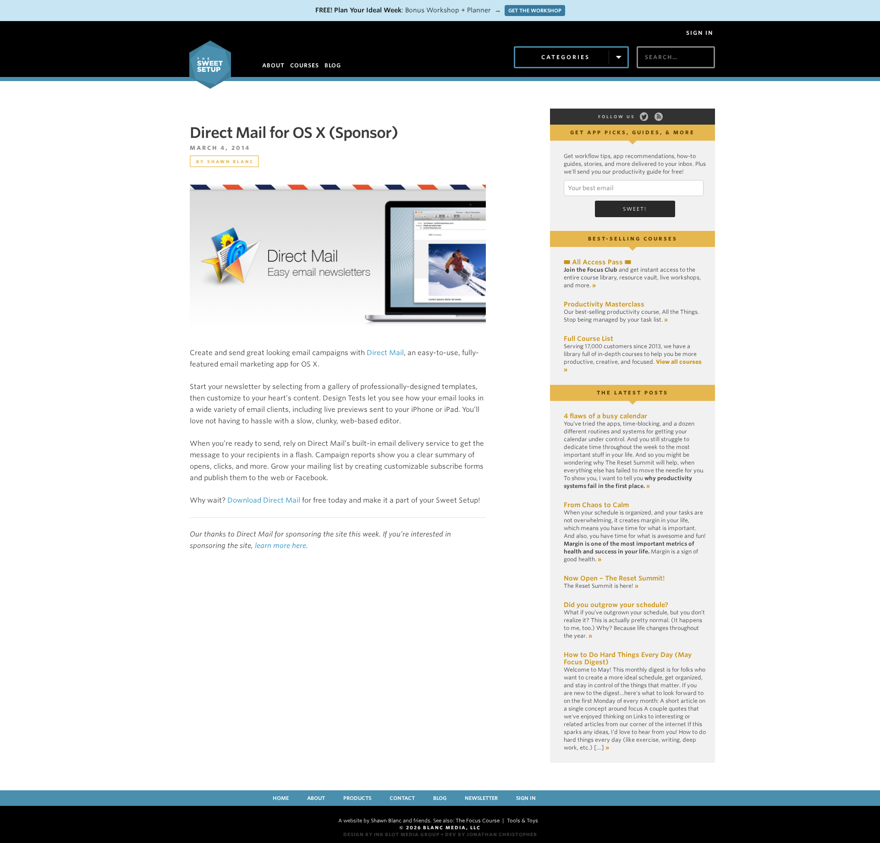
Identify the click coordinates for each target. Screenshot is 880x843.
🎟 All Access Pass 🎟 (597, 262)
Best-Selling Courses (632, 238)
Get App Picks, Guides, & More (632, 132)
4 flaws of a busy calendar (605, 416)
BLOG (332, 65)
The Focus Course (478, 820)
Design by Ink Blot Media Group (391, 834)
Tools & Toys (522, 820)
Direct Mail (385, 353)
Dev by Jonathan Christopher (491, 834)
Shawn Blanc (230, 161)
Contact (402, 798)
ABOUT (273, 65)
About (316, 798)
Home (281, 798)
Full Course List (588, 338)
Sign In (699, 33)
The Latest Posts (632, 392)
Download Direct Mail (263, 500)
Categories (565, 57)
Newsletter (481, 798)
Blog (439, 798)
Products (357, 798)
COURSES (304, 65)
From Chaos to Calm (596, 505)
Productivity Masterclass (604, 304)
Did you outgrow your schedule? (616, 604)
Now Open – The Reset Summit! (614, 578)
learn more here (280, 546)
